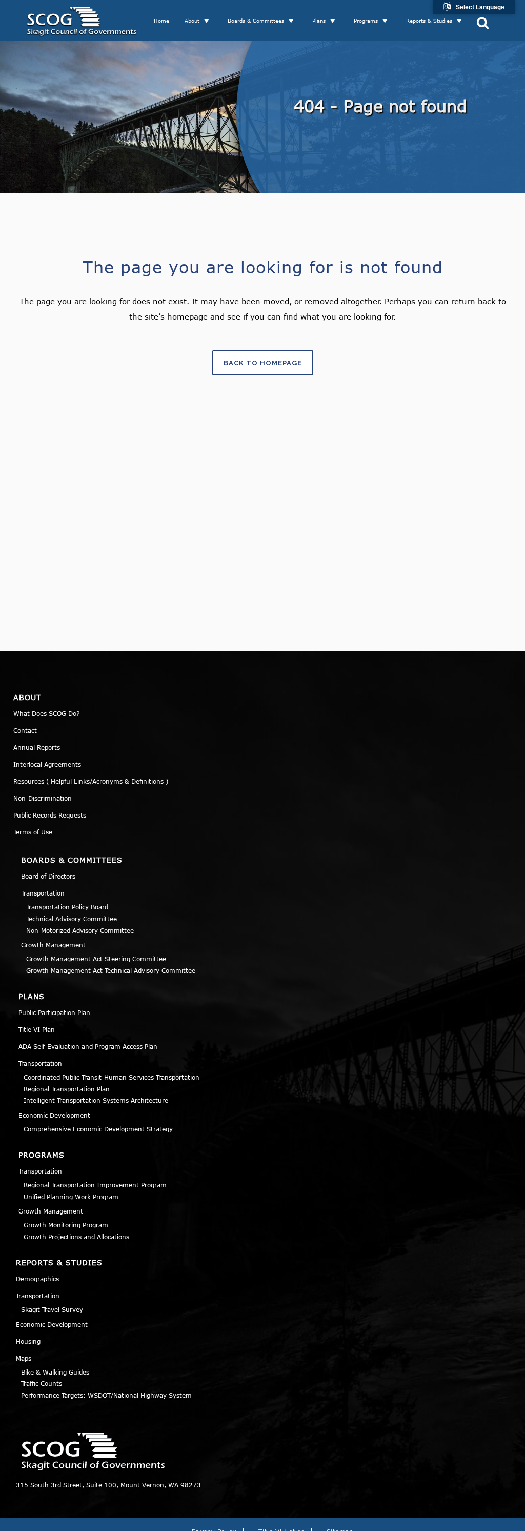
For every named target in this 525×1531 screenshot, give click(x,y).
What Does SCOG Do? (46, 713)
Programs (366, 20)
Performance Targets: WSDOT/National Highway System (106, 1395)
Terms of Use (32, 832)
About (192, 20)
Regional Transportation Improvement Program (95, 1184)
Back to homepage (263, 363)
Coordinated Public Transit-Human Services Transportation (111, 1077)
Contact (25, 730)
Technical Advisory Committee (71, 918)
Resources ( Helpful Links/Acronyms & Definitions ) (90, 781)
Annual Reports (36, 747)
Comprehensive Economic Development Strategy (98, 1128)
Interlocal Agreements (47, 764)
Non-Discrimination (42, 798)
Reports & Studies (429, 20)
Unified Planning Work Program (71, 1196)
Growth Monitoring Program (66, 1224)
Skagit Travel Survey (52, 1309)
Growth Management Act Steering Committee (96, 958)
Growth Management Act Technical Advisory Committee (110, 970)
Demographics (37, 1278)
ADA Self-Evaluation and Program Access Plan (87, 1046)
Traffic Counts (41, 1383)
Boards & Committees (256, 20)
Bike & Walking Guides (55, 1372)
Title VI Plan (36, 1029)
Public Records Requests (49, 815)
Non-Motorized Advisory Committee (80, 930)
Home (161, 20)
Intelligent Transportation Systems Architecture (96, 1100)
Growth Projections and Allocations (76, 1236)
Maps (23, 1358)
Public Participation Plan (54, 1012)
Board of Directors (48, 876)
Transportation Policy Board (67, 906)
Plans (319, 20)
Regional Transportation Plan (67, 1088)
